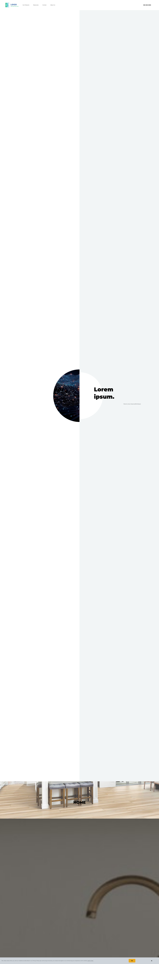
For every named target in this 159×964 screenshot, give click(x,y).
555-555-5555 (147, 5)
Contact (44, 5)
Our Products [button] (26, 5)
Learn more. (90, 960)
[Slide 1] (78, 779)
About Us (52, 5)
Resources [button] (35, 5)
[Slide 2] (81, 779)
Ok (132, 960)
